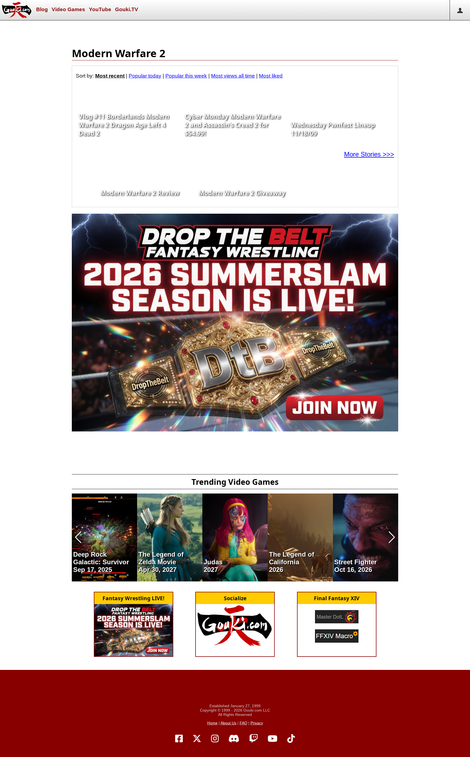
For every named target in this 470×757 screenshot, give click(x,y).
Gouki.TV (126, 9)
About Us (228, 723)
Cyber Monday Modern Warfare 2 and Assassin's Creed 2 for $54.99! (232, 124)
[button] (78, 537)
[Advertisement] (235, 32)
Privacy (257, 723)
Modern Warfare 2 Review (139, 193)
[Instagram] (215, 739)
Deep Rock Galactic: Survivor (101, 558)
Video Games (68, 9)
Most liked (271, 76)
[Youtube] (272, 739)
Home (212, 723)
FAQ (243, 723)
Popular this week (186, 76)
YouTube (100, 9)
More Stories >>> (369, 154)
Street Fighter (355, 562)
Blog (42, 9)
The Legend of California (291, 558)
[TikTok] (291, 739)
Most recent (110, 76)
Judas (213, 562)
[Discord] (233, 739)
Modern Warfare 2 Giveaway (242, 193)
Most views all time (233, 76)
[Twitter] (197, 739)
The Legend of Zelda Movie (161, 558)
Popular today (145, 76)
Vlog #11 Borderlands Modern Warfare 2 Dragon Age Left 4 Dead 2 (124, 124)
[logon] (460, 10)
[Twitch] (253, 739)
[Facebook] (179, 739)
